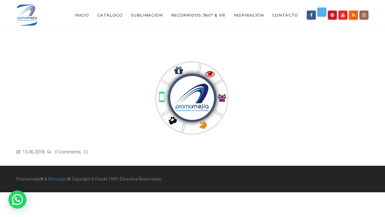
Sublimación (146, 15)
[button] (17, 199)
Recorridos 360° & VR (198, 15)
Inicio (82, 15)
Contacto (285, 15)
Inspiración (249, 15)
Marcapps (57, 179)
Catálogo (109, 15)
